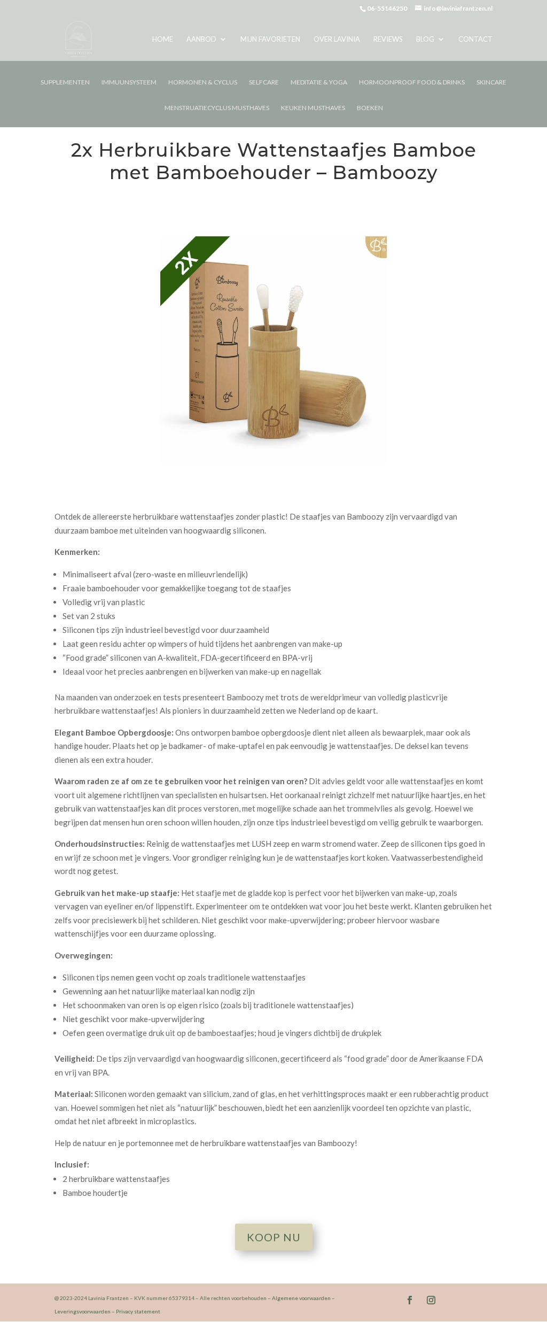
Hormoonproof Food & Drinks (412, 82)
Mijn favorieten (270, 39)
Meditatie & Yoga (319, 82)
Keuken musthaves (313, 108)
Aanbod (201, 39)
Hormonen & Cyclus (202, 82)
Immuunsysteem (129, 82)
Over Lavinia (337, 39)
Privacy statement (138, 1311)
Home (162, 39)
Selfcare (264, 82)
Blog (425, 39)
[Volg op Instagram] (431, 1300)
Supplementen (65, 82)
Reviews (388, 39)
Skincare (491, 82)
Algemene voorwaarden (301, 1298)
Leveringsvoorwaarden (82, 1311)
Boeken (370, 108)
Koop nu (274, 1237)
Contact (475, 39)
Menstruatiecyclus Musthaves (217, 108)
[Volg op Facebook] (409, 1300)
